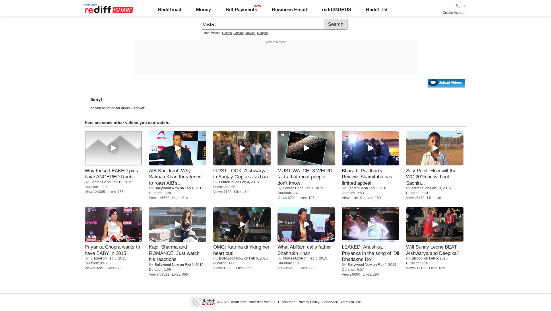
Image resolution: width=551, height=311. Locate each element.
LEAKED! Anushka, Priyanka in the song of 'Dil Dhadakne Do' (370, 253)
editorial (418, 188)
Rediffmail (169, 9)
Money (203, 9)
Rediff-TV (376, 9)
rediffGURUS (336, 9)
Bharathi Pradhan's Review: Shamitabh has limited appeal (367, 177)
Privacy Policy (308, 302)
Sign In (460, 6)
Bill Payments (241, 9)
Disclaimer (286, 302)
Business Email (289, 9)
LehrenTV (98, 182)
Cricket (239, 33)
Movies (250, 33)
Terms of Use (351, 302)
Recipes (263, 33)
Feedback (330, 302)
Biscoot (96, 258)
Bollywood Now (167, 188)
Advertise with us (262, 302)
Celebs (227, 33)
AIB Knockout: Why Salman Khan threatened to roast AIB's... (175, 177)
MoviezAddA (293, 258)
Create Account (454, 13)
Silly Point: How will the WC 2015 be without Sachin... (431, 177)
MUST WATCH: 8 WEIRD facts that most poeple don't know (305, 177)
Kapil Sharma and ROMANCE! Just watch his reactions (174, 253)
